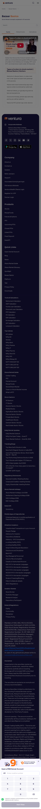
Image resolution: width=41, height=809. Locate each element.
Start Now (21, 805)
